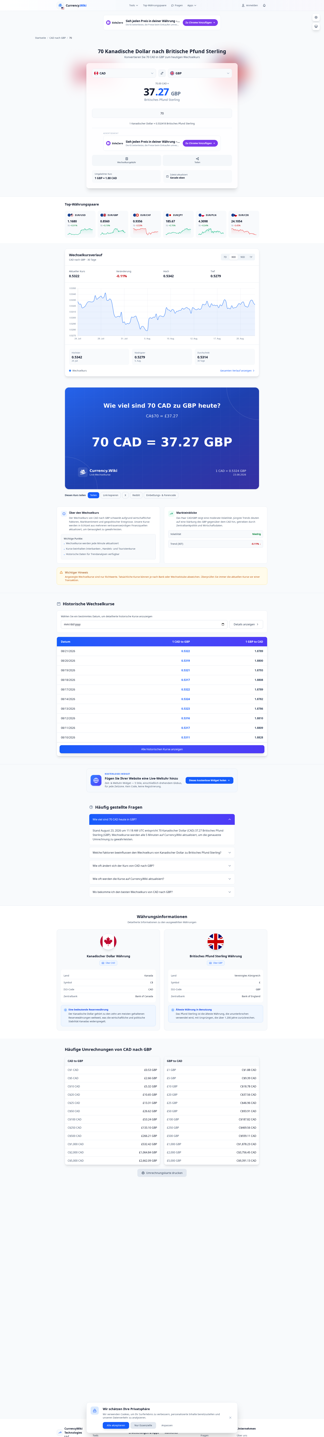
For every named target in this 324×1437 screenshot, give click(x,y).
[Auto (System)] (316, 26)
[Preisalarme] (264, 5)
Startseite (40, 37)
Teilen (93, 495)
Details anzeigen (244, 624)
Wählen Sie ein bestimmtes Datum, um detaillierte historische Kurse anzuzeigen (106, 616)
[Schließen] (230, 1418)
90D (242, 257)
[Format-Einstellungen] (316, 17)
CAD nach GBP (57, 37)
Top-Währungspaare (154, 5)
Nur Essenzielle (143, 1425)
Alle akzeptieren (116, 1425)
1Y (251, 257)
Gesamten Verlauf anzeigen (236, 370)
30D (233, 257)
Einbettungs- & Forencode (161, 495)
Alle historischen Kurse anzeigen (162, 749)
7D (225, 257)
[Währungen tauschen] (162, 73)
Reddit (136, 495)
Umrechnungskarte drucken (164, 1173)
